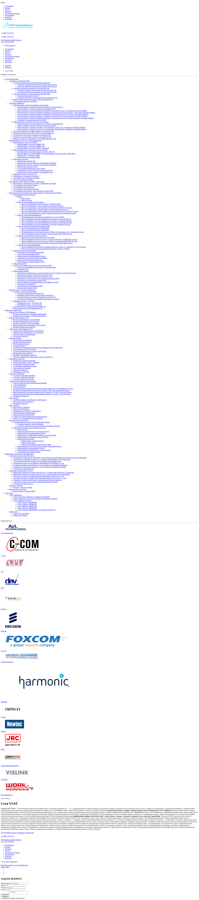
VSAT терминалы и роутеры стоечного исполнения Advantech (35, 499)
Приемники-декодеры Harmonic (24, 361)
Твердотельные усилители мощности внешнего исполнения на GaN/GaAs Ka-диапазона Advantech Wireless (55, 118)
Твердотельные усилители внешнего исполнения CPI (36, 109)
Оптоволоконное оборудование (24, 195)
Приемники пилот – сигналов (24, 301)
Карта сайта (5, 867)
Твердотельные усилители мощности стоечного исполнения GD (40, 124)
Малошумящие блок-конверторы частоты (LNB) (30, 150)
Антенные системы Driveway (23, 469)
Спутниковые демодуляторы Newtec (26, 189)
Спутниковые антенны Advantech (25, 101)
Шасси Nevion (22, 430)
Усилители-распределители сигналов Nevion (33, 431)
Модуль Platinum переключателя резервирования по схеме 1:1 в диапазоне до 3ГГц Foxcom (54, 247)
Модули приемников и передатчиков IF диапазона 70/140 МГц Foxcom (47, 208)
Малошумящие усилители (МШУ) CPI (31, 146)
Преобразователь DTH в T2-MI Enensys (27, 411)
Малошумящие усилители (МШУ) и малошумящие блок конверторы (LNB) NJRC (46, 153)
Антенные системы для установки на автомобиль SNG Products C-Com (38, 463)
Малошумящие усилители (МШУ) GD (30, 144)
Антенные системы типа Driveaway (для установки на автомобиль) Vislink (39, 467)
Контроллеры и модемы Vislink (24, 491)
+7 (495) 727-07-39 (7, 36)
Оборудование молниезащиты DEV (30, 286)
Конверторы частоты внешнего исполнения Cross (35, 172)
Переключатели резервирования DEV (30, 252)
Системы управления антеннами (24, 292)
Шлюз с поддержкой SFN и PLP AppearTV (28, 418)
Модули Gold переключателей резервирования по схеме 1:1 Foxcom (45, 249)
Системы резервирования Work (28, 254)
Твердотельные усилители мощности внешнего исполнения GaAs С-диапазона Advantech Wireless (52, 111)
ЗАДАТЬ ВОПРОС (8, 42)
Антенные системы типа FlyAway (21, 471)
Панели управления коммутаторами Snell (36, 444)
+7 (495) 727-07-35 (7, 33)
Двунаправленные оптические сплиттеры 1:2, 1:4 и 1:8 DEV (43, 217)
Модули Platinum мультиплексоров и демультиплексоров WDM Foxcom (47, 234)
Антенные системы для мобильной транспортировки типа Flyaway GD (38, 476)
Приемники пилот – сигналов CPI (29, 305)
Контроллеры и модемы (17, 489)
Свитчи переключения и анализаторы (22, 381)
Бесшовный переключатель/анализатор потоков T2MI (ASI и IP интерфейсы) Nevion (43, 388)
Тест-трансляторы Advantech (23, 180)
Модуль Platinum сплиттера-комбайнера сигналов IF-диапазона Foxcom (47, 222)
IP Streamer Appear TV (21, 336)
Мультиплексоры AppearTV (23, 353)
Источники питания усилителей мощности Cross (34, 277)
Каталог (8, 8)
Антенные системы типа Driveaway (21, 456)
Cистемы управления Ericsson (23, 377)
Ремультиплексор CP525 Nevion (24, 349)
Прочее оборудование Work (27, 288)
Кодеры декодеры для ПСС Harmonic (26, 323)
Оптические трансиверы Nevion (28, 452)
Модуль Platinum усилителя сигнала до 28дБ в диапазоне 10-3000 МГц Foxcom (49, 241)
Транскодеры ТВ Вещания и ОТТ (21, 329)
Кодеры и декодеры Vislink (22, 487)
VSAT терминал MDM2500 (27, 504)
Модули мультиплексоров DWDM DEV (36, 230)
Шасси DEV (26, 198)
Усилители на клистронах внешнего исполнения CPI (32, 135)
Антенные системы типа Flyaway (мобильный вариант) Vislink (35, 482)
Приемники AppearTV (21, 372)
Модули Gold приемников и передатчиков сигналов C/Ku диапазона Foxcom (49, 213)
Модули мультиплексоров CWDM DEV (36, 228)
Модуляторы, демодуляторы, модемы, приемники (26, 181)
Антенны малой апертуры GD (28, 96)
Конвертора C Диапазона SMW (28, 155)
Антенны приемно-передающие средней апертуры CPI (36, 92)
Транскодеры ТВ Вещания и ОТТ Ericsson (28, 333)
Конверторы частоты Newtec (27, 167)
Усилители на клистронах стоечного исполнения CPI (32, 137)
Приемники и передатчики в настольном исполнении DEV (38, 278)
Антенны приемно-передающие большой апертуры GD (37, 84)
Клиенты (8, 17)
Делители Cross (22, 269)
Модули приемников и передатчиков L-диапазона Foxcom (42, 206)
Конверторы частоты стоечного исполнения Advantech (36, 165)
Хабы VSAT (13, 512)
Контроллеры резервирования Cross (30, 260)
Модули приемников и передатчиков (30, 202)
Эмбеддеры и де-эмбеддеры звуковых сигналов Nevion (36, 435)
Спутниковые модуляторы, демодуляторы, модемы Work (33, 191)
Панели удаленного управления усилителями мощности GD (34, 139)
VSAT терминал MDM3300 (27, 508)
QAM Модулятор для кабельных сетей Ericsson (29, 400)
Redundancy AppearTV (21, 396)
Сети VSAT (9, 493)
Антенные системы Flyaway (23, 484)
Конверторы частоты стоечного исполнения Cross (35, 170)
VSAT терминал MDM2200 (27, 502)
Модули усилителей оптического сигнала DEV (38, 237)
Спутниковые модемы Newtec (24, 187)
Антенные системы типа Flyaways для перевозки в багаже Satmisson (37, 480)
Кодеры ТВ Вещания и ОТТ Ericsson (26, 321)
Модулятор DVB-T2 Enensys (23, 402)
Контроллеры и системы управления (22, 290)
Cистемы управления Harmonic (24, 375)
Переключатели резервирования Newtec (31, 256)
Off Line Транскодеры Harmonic (24, 334)
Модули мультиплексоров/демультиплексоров (33, 226)
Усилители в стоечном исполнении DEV (31, 280)
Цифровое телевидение (13, 310)
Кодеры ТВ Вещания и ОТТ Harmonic (26, 319)
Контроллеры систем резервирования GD (28, 308)
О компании (9, 6)
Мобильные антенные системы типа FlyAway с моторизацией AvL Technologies (41, 474)
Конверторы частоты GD (26, 161)
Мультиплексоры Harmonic (22, 340)
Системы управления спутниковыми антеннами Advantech (38, 299)
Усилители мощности (16, 103)
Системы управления (16, 374)
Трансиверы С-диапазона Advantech (26, 176)
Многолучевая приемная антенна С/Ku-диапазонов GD (33, 99)
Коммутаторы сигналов (25, 439)
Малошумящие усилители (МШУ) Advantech (33, 148)
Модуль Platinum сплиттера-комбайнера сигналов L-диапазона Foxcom (47, 221)
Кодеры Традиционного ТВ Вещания (22, 312)
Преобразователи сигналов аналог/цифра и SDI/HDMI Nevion (39, 446)
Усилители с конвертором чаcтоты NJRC (31, 120)
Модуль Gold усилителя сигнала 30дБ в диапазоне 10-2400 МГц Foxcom (47, 243)
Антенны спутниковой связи (19, 81)
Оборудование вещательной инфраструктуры (29, 428)
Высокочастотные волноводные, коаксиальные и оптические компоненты (35, 193)
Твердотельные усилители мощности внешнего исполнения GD (40, 107)
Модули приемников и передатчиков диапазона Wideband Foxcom (45, 209)
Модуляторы (13, 398)
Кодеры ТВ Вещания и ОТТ (19, 318)
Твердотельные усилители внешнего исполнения (30, 105)
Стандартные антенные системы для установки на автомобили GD (37, 461)
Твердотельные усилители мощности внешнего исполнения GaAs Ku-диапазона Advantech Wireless (52, 114)
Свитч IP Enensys (19, 387)
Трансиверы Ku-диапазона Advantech (26, 178)
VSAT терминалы (15, 495)
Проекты (8, 12)
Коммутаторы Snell (28, 443)
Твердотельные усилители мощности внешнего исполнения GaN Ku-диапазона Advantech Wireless (52, 116)
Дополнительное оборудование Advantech (32, 258)
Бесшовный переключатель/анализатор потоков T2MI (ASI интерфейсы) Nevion (41, 390)
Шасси (19, 196)
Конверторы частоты (20, 159)
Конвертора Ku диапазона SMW (28, 157)
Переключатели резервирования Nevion (31, 433)
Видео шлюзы (14, 405)
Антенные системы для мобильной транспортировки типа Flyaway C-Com (39, 478)
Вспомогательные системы (18, 420)
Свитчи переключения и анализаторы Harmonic (30, 383)
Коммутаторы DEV (20, 264)
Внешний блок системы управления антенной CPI (35, 295)
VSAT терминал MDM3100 (27, 506)
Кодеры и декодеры (16, 485)
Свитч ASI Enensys (20, 385)
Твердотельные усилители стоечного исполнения (30, 122)
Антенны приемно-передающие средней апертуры (31, 88)
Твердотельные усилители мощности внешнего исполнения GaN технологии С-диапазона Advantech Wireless (56, 112)
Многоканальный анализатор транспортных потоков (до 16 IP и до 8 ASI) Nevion (42, 394)
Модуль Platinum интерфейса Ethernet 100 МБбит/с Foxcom (38, 282)
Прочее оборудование (21, 271)
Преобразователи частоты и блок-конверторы (25, 140)
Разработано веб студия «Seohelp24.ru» (14, 865)
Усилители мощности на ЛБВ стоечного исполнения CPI (33, 133)
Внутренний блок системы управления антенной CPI (36, 297)
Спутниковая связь (11, 79)
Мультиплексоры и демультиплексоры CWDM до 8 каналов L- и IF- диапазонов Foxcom (53, 232)
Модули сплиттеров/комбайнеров (29, 215)
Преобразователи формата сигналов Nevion (32, 437)
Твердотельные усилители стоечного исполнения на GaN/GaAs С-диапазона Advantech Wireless (51, 127)
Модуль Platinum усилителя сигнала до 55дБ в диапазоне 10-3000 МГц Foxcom (49, 239)
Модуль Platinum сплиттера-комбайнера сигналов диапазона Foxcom (46, 224)
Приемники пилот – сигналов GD (29, 303)
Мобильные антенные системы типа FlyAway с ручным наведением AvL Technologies (43, 472)
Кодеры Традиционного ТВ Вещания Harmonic (30, 314)
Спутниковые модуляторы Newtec (25, 185)
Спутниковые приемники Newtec (25, 366)
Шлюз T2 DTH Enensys (21, 409)
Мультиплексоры (15, 338)
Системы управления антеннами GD (30, 293)
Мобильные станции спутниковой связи (19, 454)
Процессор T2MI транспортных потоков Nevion (30, 416)
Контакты (8, 19)
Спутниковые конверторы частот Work (31, 168)
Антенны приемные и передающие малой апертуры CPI (37, 98)
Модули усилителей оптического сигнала (32, 236)
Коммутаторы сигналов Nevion (33, 441)
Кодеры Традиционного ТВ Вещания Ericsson (29, 316)
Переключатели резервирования (28, 245)
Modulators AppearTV (20, 403)
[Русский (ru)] (10, 45)
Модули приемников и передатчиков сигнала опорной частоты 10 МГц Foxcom (50, 211)
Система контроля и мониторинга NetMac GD (29, 306)
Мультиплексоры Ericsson (22, 342)
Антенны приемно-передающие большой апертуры (31, 83)
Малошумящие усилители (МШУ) (25, 142)
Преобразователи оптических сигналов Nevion (34, 450)
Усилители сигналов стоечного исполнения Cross (35, 275)
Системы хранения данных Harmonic (30, 424)
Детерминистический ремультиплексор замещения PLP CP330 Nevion (38, 347)
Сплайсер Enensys (19, 346)
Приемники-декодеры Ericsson (24, 364)
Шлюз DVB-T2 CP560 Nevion (23, 415)
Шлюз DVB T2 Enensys (21, 407)
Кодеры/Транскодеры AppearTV (24, 327)
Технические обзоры (12, 13)
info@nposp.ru (6, 40)
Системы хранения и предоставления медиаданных (31, 422)
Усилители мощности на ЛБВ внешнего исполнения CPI (33, 131)
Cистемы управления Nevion (23, 379)
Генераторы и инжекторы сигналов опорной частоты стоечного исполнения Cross (46, 273)
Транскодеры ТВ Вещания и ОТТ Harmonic (28, 331)
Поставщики (9, 15)
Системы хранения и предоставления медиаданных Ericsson (38, 426)
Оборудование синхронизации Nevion (30, 448)
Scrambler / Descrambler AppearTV (25, 355)
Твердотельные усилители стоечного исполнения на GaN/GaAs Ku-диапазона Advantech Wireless (51, 129)
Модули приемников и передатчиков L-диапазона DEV (41, 204)
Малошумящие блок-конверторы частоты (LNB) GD (36, 152)
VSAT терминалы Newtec (22, 500)
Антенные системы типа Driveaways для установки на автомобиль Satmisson (40, 465)
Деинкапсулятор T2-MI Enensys (24, 413)
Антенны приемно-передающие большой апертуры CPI (37, 86)
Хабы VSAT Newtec (20, 515)
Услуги (7, 10)
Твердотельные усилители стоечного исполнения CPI (36, 126)
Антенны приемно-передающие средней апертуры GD (36, 90)
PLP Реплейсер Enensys (21, 344)
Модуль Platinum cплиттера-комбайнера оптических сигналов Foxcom (46, 219)
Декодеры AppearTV (20, 370)
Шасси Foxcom (27, 200)
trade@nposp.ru (16, 40)
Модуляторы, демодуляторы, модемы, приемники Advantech (34, 183)
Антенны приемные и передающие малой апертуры (31, 94)
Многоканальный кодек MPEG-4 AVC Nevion (29, 325)
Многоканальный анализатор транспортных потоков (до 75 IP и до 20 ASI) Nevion (42, 392)
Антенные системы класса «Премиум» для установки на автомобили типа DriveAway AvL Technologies (49, 457)
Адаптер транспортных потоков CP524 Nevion (29, 351)
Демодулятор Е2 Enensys (22, 368)
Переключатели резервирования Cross (30, 262)
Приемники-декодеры (17, 359)
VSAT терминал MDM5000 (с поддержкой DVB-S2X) (36, 510)
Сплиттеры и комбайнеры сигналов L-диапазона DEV (32, 265)
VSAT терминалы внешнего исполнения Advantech (31, 497)
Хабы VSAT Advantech (21, 513)
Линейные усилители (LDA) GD (24, 174)
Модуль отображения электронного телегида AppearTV (33, 357)
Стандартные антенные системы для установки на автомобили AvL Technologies (41, 459)
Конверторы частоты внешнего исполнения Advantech (36, 163)
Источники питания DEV (26, 284)
